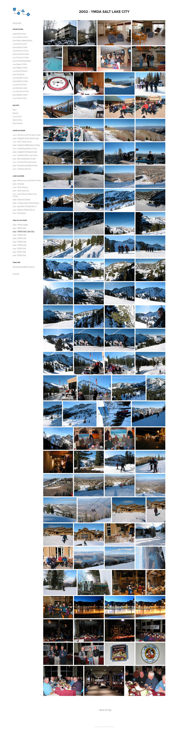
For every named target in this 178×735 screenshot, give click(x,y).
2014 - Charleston (19, 213)
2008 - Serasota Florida (21, 200)
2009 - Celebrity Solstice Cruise (25, 148)
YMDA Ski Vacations (20, 220)
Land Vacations (18, 176)
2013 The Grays (18, 74)
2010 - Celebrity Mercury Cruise (25, 155)
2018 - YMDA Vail (19, 255)
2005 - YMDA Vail (19, 238)
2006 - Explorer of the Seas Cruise (26, 138)
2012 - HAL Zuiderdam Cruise (24, 159)
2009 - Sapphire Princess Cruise (25, 152)
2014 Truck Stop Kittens (22, 61)
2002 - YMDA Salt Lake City (23, 232)
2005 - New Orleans (20, 187)
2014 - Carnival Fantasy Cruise (24, 162)
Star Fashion (18, 123)
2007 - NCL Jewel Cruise (22, 142)
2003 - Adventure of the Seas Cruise (26, 135)
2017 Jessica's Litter (20, 37)
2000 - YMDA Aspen (20, 225)
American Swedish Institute (24, 267)
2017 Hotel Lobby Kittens (22, 40)
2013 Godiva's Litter (20, 81)
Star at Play (17, 120)
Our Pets (16, 105)
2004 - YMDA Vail (19, 235)
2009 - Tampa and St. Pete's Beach (26, 203)
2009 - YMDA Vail (19, 245)
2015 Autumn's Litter (21, 54)
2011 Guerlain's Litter (21, 91)
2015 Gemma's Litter (20, 51)
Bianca (15, 113)
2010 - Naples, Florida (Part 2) (24, 210)
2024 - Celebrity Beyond (22, 169)
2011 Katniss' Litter (20, 88)
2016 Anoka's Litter (20, 47)
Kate (14, 110)
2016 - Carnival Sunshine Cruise (25, 165)
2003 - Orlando (18, 184)
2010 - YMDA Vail (19, 248)
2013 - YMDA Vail (19, 252)
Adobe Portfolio (108, 727)
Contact (16, 274)
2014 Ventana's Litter (21, 57)
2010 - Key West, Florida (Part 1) (25, 206)
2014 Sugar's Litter (20, 64)
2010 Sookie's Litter (20, 95)
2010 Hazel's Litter (20, 98)
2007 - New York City (21, 191)
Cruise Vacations (19, 130)
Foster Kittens (18, 29)
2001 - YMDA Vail (19, 228)
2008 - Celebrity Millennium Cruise (26, 145)
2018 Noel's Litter (19, 34)
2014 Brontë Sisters (20, 71)
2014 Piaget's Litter (20, 68)
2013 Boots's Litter (20, 85)
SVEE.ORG (17, 23)
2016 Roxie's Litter (20, 44)
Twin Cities (16, 262)
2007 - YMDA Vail (19, 242)
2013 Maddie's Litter (20, 78)
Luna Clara (17, 116)
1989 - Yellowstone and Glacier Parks (27, 180)
